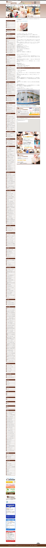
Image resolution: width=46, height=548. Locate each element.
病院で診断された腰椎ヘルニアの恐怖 (10, 47)
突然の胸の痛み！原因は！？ (9, 100)
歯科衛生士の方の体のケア (9, 439)
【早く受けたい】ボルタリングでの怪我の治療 (11, 356)
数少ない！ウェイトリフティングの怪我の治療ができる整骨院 (11, 337)
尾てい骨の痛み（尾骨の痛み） (10, 136)
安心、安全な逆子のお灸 (9, 230)
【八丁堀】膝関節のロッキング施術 (10, 160)
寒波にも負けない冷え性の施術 (10, 193)
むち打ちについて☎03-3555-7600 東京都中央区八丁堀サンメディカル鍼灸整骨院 (26, 105)
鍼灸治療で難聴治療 (9, 284)
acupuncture (8, 384)
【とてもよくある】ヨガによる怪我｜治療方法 (11, 333)
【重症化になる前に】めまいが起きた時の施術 (11, 282)
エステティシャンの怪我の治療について (11, 436)
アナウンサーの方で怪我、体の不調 (10, 433)
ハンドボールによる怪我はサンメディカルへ (11, 323)
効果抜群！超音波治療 (9, 456)
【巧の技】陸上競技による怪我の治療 (10, 325)
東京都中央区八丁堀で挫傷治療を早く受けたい (11, 219)
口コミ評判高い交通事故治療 (9, 35)
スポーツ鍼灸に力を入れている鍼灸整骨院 (11, 243)
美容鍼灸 (8, 407)
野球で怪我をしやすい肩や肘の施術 (10, 311)
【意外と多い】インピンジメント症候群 (11, 76)
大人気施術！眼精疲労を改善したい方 (10, 210)
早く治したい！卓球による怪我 (10, 336)
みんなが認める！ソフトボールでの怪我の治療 (11, 343)
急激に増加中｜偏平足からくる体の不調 (11, 175)
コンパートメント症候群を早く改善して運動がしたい (11, 221)
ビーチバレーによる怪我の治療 (10, 331)
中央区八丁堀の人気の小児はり (10, 270)
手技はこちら (8, 22)
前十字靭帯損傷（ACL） (9, 166)
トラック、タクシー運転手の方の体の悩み (11, 415)
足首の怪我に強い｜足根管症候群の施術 (11, 181)
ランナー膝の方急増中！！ (9, 149)
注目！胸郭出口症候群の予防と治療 (10, 97)
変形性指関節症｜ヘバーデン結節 (10, 121)
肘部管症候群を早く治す (9, 109)
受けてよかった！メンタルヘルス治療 (10, 295)
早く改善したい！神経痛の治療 (10, 201)
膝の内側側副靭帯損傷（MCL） (10, 169)
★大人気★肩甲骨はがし (9, 91)
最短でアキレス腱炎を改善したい (10, 178)
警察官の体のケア (8, 444)
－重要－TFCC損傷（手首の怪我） (10, 116)
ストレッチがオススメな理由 (9, 237)
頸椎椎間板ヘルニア (9, 61)
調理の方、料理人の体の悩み (9, 427)
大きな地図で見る (28, 131)
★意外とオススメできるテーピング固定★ (11, 245)
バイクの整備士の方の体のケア (10, 430)
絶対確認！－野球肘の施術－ (9, 104)
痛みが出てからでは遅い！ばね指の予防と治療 (11, 125)
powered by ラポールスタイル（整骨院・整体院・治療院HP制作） (30, 545)
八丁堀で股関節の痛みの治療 (9, 140)
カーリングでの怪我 (9, 371)
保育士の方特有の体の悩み (9, 419)
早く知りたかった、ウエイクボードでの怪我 (11, 359)
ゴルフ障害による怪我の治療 (9, 322)
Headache (8, 381)
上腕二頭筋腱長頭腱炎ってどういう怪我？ (10, 70)
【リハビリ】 (8, 261)
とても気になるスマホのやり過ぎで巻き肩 (11, 79)
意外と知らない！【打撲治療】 (10, 218)
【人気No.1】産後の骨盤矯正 (10, 198)
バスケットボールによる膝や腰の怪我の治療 (11, 313)
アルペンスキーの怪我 (9, 368)
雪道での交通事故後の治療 (9, 375)
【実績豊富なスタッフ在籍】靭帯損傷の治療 (11, 207)
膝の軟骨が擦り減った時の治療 (10, 157)
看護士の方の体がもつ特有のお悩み (10, 424)
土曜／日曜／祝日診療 (9, 463)
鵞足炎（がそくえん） (9, 152)
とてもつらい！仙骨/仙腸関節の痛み (10, 133)
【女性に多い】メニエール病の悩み (10, 287)
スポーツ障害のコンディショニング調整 (11, 234)
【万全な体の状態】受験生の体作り (10, 213)
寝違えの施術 (8, 56)
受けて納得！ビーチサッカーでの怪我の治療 (11, 345)
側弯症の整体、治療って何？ (9, 85)
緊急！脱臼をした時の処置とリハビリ (10, 204)
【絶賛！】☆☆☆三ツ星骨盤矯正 (10, 44)
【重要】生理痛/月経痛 (9, 278)
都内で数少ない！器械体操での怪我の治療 (11, 348)
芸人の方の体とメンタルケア (9, 447)
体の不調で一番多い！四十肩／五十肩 (10, 68)
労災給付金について (9, 254)
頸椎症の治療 (8, 59)
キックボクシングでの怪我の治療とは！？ (10, 339)
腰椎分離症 (8, 41)
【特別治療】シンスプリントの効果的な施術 (11, 187)
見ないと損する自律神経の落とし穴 (10, 275)
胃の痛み (8, 273)
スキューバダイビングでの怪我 (10, 351)
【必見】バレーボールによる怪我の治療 (11, 314)
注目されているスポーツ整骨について (10, 242)
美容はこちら (8, 25)
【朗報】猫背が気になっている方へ (10, 88)
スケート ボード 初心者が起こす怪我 (10, 342)
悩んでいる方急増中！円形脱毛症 (10, 290)
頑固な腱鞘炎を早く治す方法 (9, 124)
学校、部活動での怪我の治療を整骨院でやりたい (11, 328)
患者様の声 (8, 471)
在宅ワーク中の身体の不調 (9, 413)
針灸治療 (8, 403)
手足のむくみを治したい (9, 281)
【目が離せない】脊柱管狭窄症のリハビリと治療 (11, 83)
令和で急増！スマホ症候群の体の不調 (10, 127)
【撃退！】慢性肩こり (9, 73)
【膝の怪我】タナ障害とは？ (9, 163)
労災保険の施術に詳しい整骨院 (10, 249)
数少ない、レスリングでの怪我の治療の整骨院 (11, 334)
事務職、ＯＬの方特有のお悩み (10, 416)
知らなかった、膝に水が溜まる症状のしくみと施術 (11, 155)
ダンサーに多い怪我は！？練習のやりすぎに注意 (11, 319)
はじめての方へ (8, 468)
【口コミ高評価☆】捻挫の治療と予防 (10, 186)
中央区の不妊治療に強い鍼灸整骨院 (10, 302)
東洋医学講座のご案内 (9, 31)
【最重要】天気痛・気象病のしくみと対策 (11, 272)
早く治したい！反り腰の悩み (9, 52)
